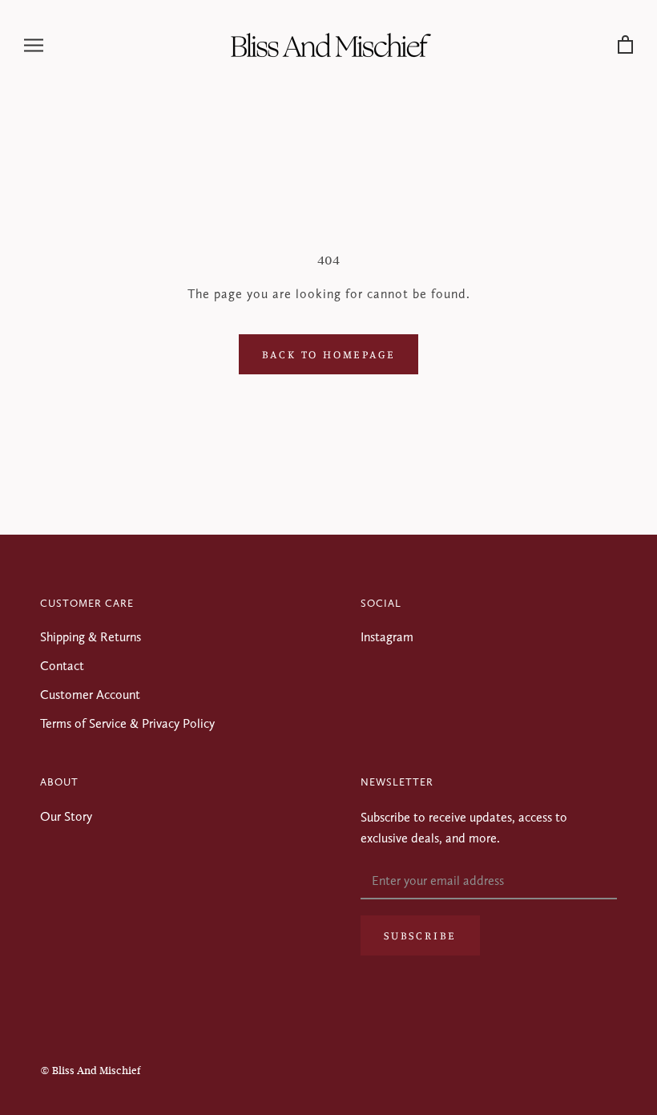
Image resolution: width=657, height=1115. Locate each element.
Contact (62, 665)
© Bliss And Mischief (90, 1070)
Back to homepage (329, 354)
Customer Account (90, 694)
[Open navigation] (33, 45)
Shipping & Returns (90, 636)
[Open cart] (625, 45)
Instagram (387, 636)
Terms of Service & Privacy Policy (127, 723)
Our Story (66, 816)
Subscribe (420, 935)
